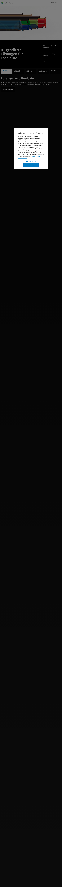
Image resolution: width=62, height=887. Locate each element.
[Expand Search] (48, 2)
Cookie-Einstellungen (31, 161)
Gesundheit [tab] (53, 70)
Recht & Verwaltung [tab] (29, 71)
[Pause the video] (59, 37)
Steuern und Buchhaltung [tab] (17, 71)
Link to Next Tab (8, 89)
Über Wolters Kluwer (49, 62)
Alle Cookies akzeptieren (31, 165)
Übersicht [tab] (4, 70)
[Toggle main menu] (60, 2)
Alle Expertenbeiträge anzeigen (49, 54)
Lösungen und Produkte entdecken (49, 46)
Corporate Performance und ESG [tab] (43, 72)
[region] (31, 148)
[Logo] (8, 3)
